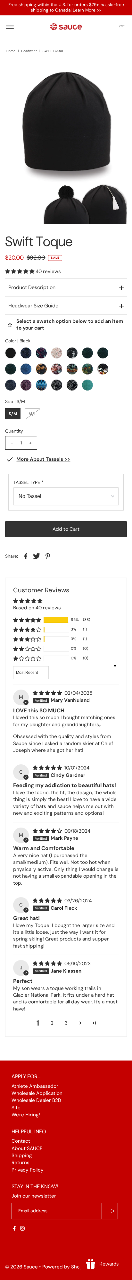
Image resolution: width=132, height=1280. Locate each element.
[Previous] (15, 72)
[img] (48, 693)
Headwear (29, 51)
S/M (13, 414)
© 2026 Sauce (21, 1267)
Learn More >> (87, 10)
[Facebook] (14, 1229)
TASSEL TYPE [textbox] (28, 482)
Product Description (31, 287)
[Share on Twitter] (36, 555)
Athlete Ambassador (35, 1086)
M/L (33, 414)
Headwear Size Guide (33, 305)
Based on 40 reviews (37, 608)
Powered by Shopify (65, 1267)
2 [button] (52, 1023)
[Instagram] (22, 1229)
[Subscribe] (110, 1211)
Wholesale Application (37, 1093)
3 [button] (66, 1023)
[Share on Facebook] (25, 555)
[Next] (31, 72)
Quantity (14, 431)
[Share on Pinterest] (47, 555)
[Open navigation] (10, 27)
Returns (20, 1163)
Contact (21, 1141)
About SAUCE (27, 1148)
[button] (20, 271)
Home (10, 51)
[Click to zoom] (117, 72)
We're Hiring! (26, 1115)
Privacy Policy (28, 1170)
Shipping (22, 1155)
